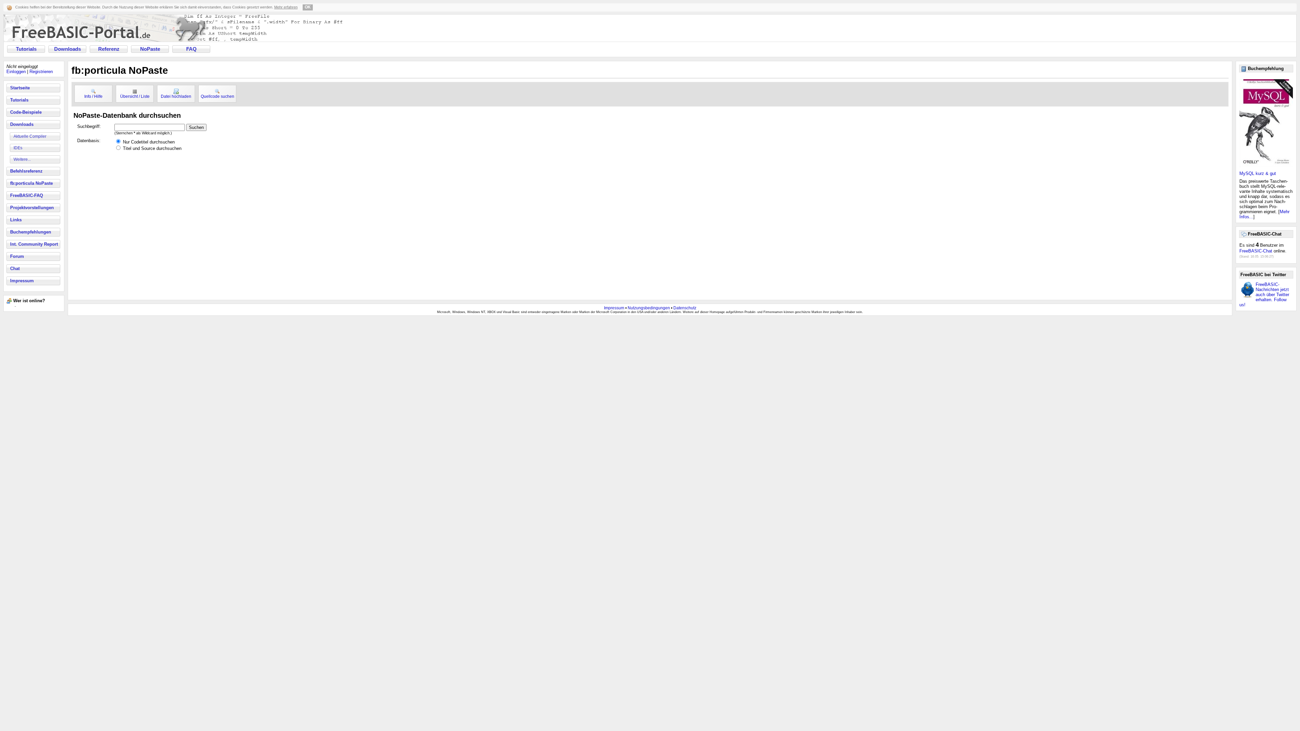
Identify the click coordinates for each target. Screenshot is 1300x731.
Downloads (67, 49)
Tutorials (26, 49)
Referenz (109, 49)
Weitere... (22, 159)
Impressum (22, 280)
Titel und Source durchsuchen (152, 148)
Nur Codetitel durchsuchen (149, 142)
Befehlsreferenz (26, 171)
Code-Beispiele (26, 112)
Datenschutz (684, 308)
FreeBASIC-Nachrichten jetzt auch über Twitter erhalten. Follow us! (1264, 294)
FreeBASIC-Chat (1255, 250)
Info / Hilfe (93, 96)
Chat (15, 268)
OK (308, 7)
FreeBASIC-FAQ (26, 195)
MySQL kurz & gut (1257, 173)
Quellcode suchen (217, 96)
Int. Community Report (34, 244)
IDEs (18, 148)
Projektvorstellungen (32, 207)
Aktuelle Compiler (30, 136)
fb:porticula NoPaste (31, 183)
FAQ (191, 49)
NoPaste (150, 49)
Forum (17, 256)
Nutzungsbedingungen (649, 308)
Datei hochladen (176, 96)
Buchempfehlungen (30, 232)
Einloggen (16, 71)
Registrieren (41, 71)
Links (16, 219)
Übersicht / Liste (135, 96)
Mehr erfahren (286, 7)
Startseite (20, 87)
